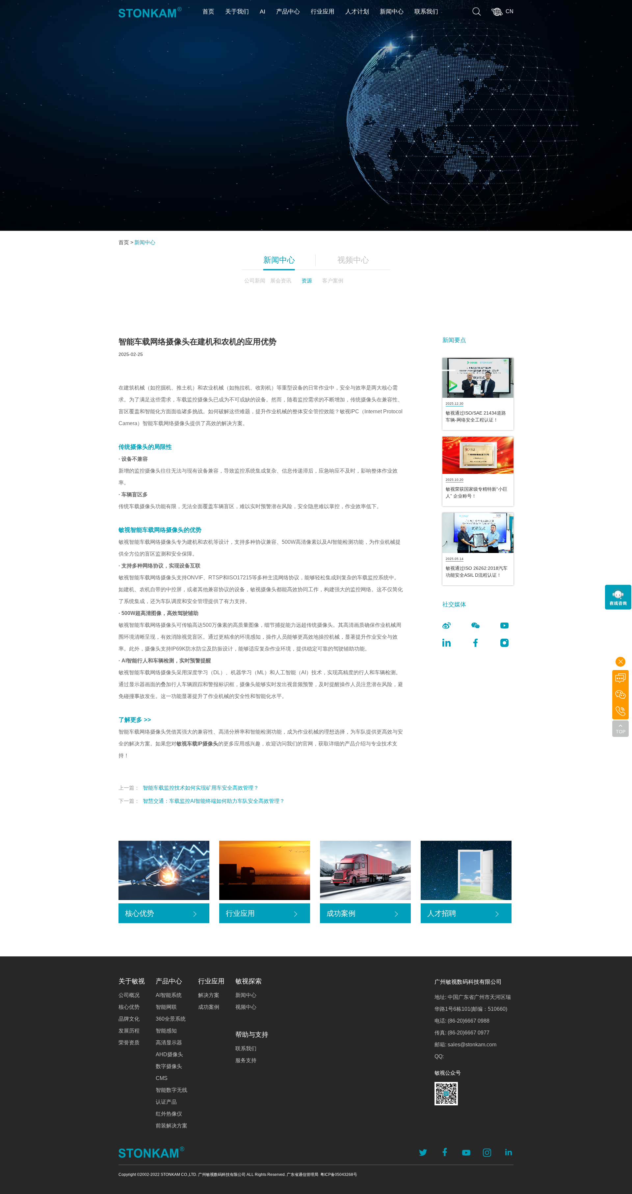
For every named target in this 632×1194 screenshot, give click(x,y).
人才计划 (357, 11)
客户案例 (332, 280)
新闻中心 (392, 11)
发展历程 (129, 1031)
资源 (307, 280)
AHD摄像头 (169, 1054)
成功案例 (208, 1007)
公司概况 (129, 995)
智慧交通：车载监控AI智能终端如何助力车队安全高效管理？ (201, 801)
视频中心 (353, 259)
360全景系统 (171, 1019)
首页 (208, 11)
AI (262, 11)
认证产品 (166, 1102)
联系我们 (426, 11)
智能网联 (166, 1007)
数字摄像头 (169, 1066)
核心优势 (129, 1007)
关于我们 (237, 11)
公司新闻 (254, 280)
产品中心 (288, 11)
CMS (162, 1078)
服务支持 (245, 1060)
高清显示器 (169, 1042)
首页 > (125, 242)
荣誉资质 (129, 1042)
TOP (620, 731)
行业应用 (322, 11)
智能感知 (166, 1031)
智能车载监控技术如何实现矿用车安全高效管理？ (188, 788)
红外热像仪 (169, 1114)
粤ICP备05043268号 (338, 1174)
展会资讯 (280, 280)
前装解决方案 (171, 1125)
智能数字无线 (171, 1090)
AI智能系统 (169, 995)
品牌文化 (129, 1019)
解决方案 (208, 995)
